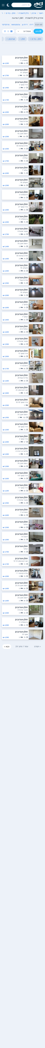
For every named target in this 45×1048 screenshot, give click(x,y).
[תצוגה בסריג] (11, 31)
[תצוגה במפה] (5, 31)
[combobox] (21, 5)
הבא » (6, 646)
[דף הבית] (38, 5)
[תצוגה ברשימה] (8, 31)
